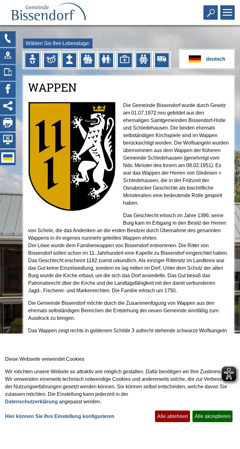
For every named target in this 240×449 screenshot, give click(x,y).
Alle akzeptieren (213, 416)
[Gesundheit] (125, 60)
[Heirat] (51, 60)
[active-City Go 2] (48, 12)
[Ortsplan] (8, 56)
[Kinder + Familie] (88, 60)
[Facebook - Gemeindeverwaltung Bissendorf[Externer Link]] (8, 90)
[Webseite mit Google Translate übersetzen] (207, 59)
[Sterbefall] (69, 60)
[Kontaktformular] (8, 39)
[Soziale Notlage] (143, 60)
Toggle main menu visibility (226, 12)
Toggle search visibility (209, 12)
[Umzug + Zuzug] (162, 60)
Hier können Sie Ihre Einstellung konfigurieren (59, 416)
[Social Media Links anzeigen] (8, 107)
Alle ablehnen (172, 416)
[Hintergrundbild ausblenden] (8, 140)
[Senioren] (106, 60)
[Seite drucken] (8, 123)
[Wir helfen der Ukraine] (8, 157)
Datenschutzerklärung (31, 401)
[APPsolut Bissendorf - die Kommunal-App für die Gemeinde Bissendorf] (8, 73)
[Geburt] (32, 60)
